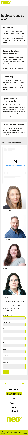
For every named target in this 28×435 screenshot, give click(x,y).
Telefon (5, 356)
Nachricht (6, 362)
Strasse (5, 329)
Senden (6, 372)
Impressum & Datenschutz (14, 425)
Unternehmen (7, 322)
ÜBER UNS (14, 403)
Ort (4, 342)
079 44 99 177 (15, 394)
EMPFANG (14, 411)
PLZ (4, 335)
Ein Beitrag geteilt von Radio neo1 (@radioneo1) (15, 181)
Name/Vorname (8, 315)
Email (4, 349)
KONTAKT (14, 407)
